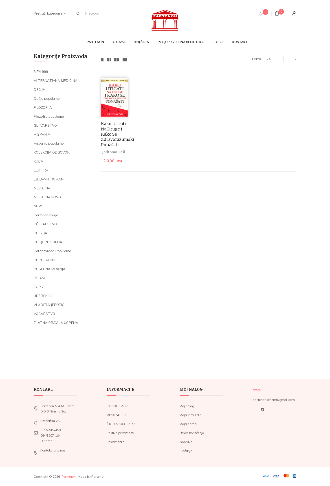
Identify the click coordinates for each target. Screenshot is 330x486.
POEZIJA (40, 233)
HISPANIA (42, 134)
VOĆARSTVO (44, 314)
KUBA (38, 161)
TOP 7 (39, 287)
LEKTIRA (41, 170)
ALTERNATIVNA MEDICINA (55, 80)
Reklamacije (115, 442)
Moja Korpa (188, 424)
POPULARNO (44, 260)
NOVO (38, 206)
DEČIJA (39, 89)
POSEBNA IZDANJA (49, 269)
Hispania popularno (49, 143)
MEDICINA (42, 188)
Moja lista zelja (191, 415)
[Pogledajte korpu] (277, 14)
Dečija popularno (47, 98)
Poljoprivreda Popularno (52, 251)
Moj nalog (187, 406)
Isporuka (186, 442)
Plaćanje (186, 451)
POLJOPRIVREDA (48, 242)
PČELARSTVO (45, 224)
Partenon (69, 477)
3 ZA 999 (41, 71)
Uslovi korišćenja (192, 433)
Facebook (254, 410)
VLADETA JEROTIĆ (49, 305)
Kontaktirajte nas (53, 450)
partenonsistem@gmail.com (274, 400)
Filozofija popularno (49, 116)
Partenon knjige (46, 215)
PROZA (40, 278)
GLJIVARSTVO (45, 125)
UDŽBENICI (43, 296)
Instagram (262, 410)
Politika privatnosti (120, 433)
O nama (46, 441)
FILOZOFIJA (43, 107)
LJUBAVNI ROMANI (49, 179)
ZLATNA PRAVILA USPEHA (56, 323)
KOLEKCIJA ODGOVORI (52, 152)
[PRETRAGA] (78, 13)
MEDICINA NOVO (47, 197)
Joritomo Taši (113, 152)
